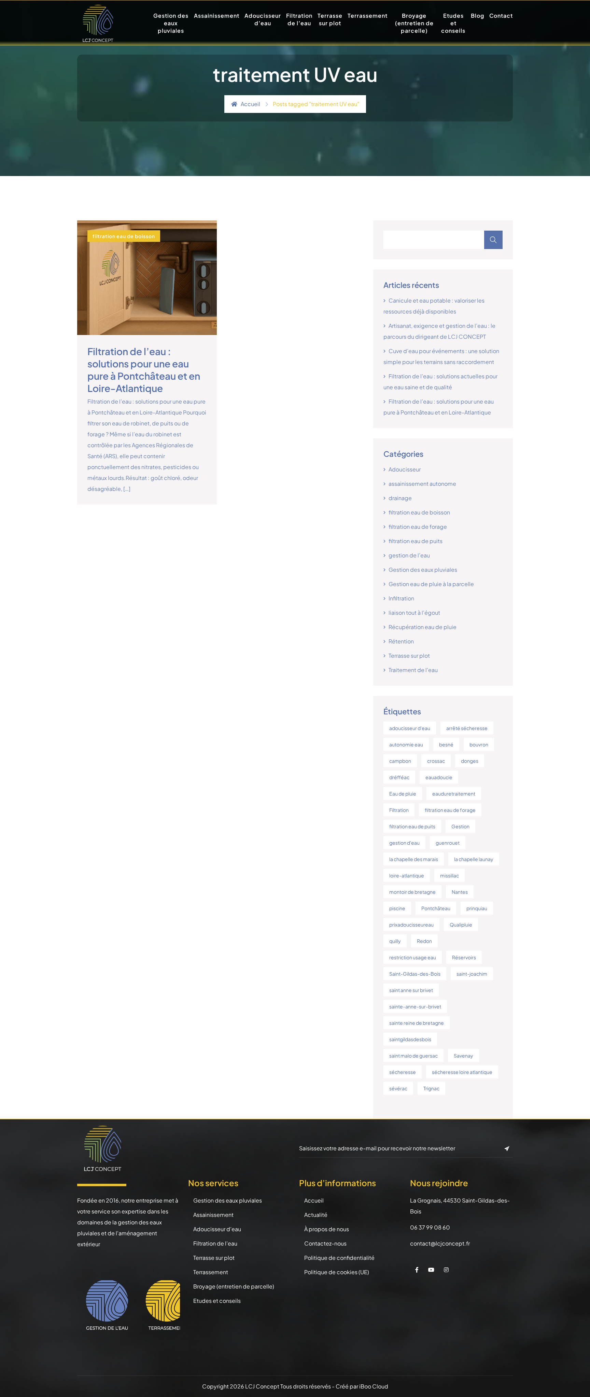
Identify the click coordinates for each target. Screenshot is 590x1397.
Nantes (460, 892)
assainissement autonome (422, 483)
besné (446, 744)
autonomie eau (406, 744)
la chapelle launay (473, 859)
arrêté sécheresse (467, 728)
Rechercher (493, 240)
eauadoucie (438, 777)
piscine (397, 908)
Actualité (315, 1214)
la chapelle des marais (413, 859)
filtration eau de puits (415, 540)
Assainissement (216, 15)
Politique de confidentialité (339, 1257)
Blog (477, 15)
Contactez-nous (325, 1243)
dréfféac (399, 777)
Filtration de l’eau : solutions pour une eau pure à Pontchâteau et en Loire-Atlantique (143, 369)
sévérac (398, 1088)
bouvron (478, 744)
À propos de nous (326, 1229)
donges (469, 761)
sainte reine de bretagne (416, 1023)
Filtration (399, 810)
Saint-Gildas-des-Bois (414, 974)
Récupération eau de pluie (422, 626)
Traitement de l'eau (413, 669)
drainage (400, 497)
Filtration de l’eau (299, 19)
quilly (395, 941)
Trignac (431, 1088)
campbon (400, 761)
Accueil (250, 103)
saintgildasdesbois (410, 1039)
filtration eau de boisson (124, 236)
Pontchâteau (435, 908)
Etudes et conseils (453, 23)
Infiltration (401, 598)
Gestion (460, 826)
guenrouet (448, 843)
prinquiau (476, 908)
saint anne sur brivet (411, 990)
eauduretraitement (453, 793)
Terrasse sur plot (330, 19)
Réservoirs (464, 957)
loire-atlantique (406, 875)
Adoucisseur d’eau (262, 19)
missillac (449, 875)
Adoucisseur (405, 469)
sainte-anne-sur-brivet (415, 1006)
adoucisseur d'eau (409, 728)
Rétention (401, 641)
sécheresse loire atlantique (462, 1072)
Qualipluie (461, 924)
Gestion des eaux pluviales (170, 23)
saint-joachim (471, 974)
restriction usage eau (412, 957)
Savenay (463, 1055)
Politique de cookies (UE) (336, 1272)
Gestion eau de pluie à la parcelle (431, 583)
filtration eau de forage (418, 526)
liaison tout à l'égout (414, 612)
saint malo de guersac (413, 1055)
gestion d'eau (404, 843)
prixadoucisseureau (411, 924)
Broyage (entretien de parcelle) (414, 23)
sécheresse (402, 1072)
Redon (424, 941)
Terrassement (368, 15)
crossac (436, 761)
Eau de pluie (402, 793)
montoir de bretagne (412, 892)
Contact (501, 15)
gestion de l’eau (409, 555)
